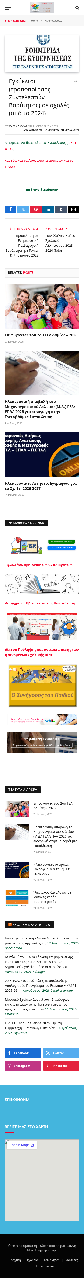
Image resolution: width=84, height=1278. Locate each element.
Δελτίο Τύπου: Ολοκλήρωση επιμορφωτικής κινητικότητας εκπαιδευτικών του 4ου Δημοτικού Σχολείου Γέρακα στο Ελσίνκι (39, 962)
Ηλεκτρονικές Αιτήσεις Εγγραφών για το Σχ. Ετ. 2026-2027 (41, 486)
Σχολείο (32, 1260)
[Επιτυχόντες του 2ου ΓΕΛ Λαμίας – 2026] (42, 306)
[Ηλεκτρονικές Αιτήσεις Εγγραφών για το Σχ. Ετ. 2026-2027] (42, 454)
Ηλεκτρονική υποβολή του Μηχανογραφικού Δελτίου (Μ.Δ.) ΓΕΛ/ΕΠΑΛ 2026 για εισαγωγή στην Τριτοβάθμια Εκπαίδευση (40, 409)
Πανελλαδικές (70, 130)
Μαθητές (71, 1260)
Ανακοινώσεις (32, 130)
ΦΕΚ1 (72, 142)
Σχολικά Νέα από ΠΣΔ (31, 925)
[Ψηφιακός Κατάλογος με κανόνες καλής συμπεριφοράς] (17, 898)
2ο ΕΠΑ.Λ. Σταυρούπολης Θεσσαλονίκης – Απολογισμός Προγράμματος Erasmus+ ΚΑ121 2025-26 (40, 985)
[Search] (76, 7)
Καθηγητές (51, 1260)
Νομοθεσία (52, 130)
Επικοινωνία (45, 1266)
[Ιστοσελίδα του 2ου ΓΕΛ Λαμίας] (42, 7)
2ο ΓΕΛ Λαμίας (17, 126)
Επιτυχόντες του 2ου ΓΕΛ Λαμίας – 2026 (41, 335)
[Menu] (8, 7)
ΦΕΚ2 (9, 149)
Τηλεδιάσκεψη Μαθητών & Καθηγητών (39, 565)
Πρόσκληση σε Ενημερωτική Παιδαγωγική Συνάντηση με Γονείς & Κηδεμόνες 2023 (22, 245)
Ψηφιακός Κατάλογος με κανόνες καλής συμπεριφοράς (52, 897)
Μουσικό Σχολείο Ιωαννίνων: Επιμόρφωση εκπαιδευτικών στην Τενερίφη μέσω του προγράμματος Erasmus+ (38, 1004)
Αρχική (16, 1260)
